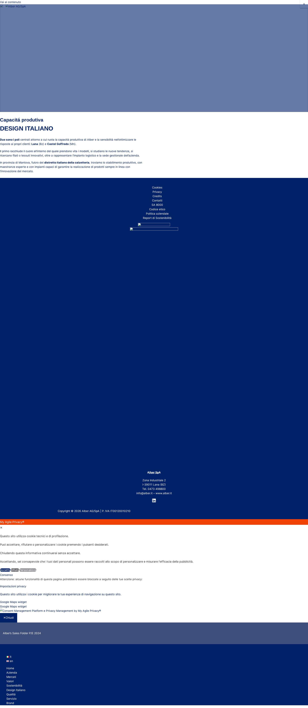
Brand (10, 703)
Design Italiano (15, 690)
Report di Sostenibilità (157, 218)
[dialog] (154, 546)
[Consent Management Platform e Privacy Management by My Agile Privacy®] (50, 610)
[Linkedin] (154, 501)
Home (10, 668)
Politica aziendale (157, 213)
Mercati (11, 677)
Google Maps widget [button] (13, 602)
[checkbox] (154, 606)
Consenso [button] (6, 575)
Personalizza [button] (27, 570)
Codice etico (157, 209)
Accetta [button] (5, 570)
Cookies (157, 187)
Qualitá (11, 694)
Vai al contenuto (10, 2)
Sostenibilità (14, 685)
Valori (10, 681)
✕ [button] (1, 527)
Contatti (157, 200)
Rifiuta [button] (15, 570)
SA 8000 (157, 204)
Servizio (11, 698)
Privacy (157, 191)
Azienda (11, 672)
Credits (157, 196)
